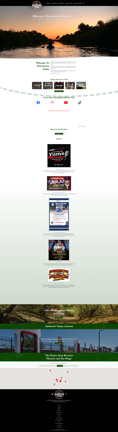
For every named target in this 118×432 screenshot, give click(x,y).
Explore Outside (59, 317)
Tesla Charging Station (59, 419)
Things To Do (68, 3)
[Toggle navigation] (84, 3)
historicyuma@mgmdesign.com (59, 401)
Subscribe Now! (59, 133)
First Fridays (59, 414)
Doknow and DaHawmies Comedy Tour (59, 192)
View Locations (59, 343)
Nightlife (61, 3)
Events (59, 416)
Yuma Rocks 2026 (59, 169)
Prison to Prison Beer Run (58, 283)
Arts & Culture (78, 3)
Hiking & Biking (59, 418)
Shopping (54, 3)
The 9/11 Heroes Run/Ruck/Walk (59, 232)
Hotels (54, 365)
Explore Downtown (59, 91)
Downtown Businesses (74, 365)
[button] (71, 382)
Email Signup (59, 425)
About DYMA (59, 427)
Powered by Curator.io (82, 126)
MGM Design (61, 429)
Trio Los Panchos (59, 261)
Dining (48, 3)
